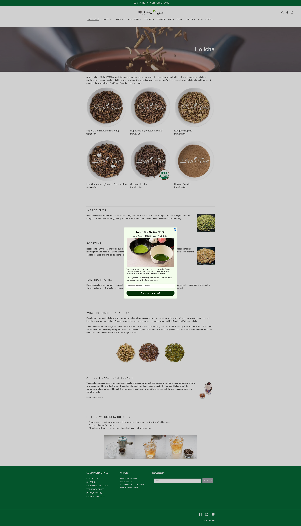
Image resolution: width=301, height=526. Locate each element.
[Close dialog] (175, 229)
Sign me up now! (150, 293)
